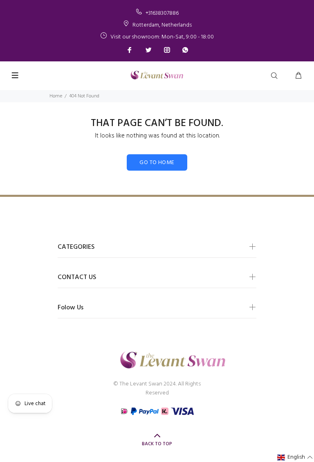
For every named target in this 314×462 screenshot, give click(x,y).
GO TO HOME (156, 162)
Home (55, 96)
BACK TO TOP (157, 444)
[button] (295, 457)
